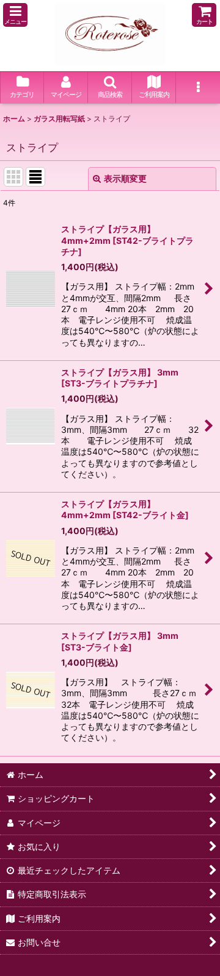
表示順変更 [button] (125, 178)
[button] (15, 15)
